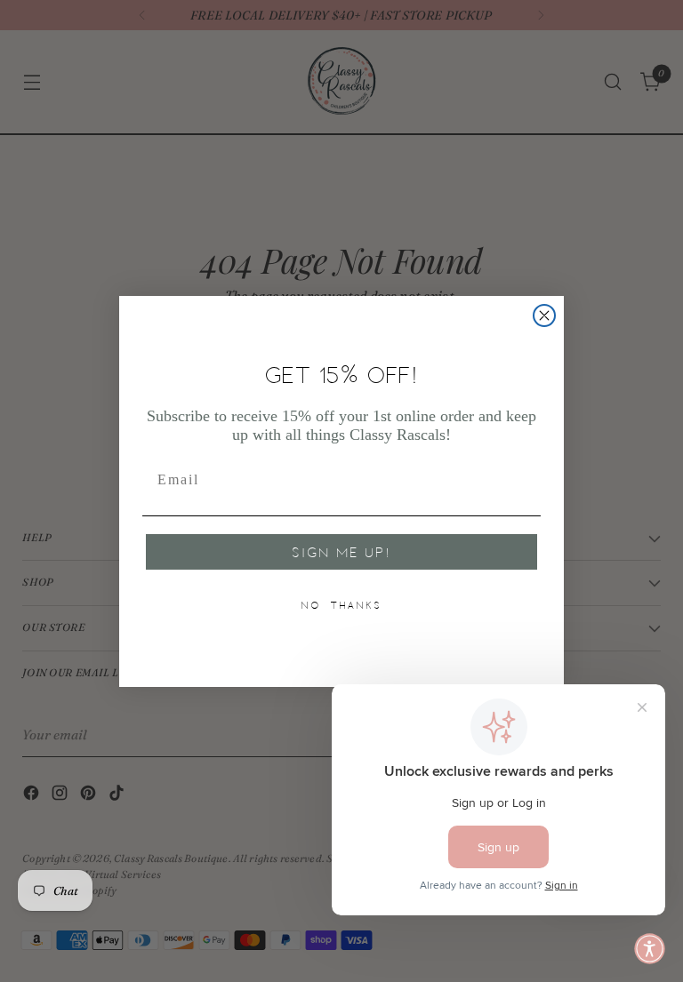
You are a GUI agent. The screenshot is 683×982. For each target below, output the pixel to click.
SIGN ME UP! (341, 552)
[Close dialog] (544, 315)
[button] (649, 948)
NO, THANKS (341, 605)
